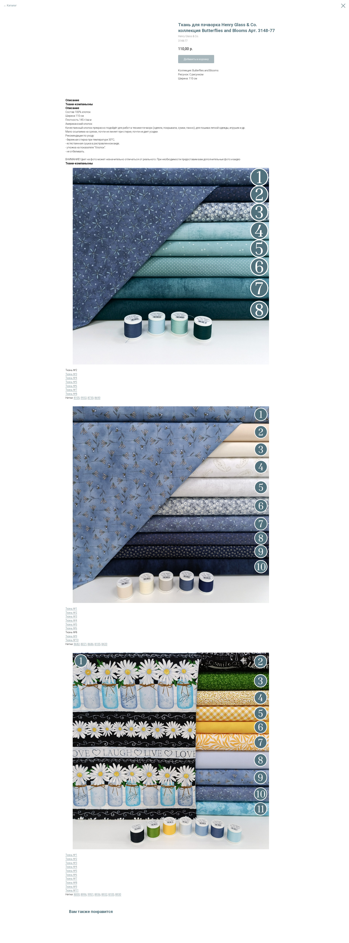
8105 (77, 397)
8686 (90, 644)
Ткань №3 (71, 374)
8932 (104, 894)
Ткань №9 (71, 636)
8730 (90, 397)
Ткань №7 (71, 389)
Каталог (12, 5)
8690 (97, 397)
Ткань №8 (71, 393)
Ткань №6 (71, 385)
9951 (90, 894)
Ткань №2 (71, 612)
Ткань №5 (71, 381)
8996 (84, 894)
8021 (84, 644)
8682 (77, 644)
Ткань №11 (72, 890)
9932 (84, 397)
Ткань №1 (71, 608)
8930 (118, 894)
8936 (97, 894)
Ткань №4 (71, 377)
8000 (77, 894)
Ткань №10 (72, 640)
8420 (104, 644)
